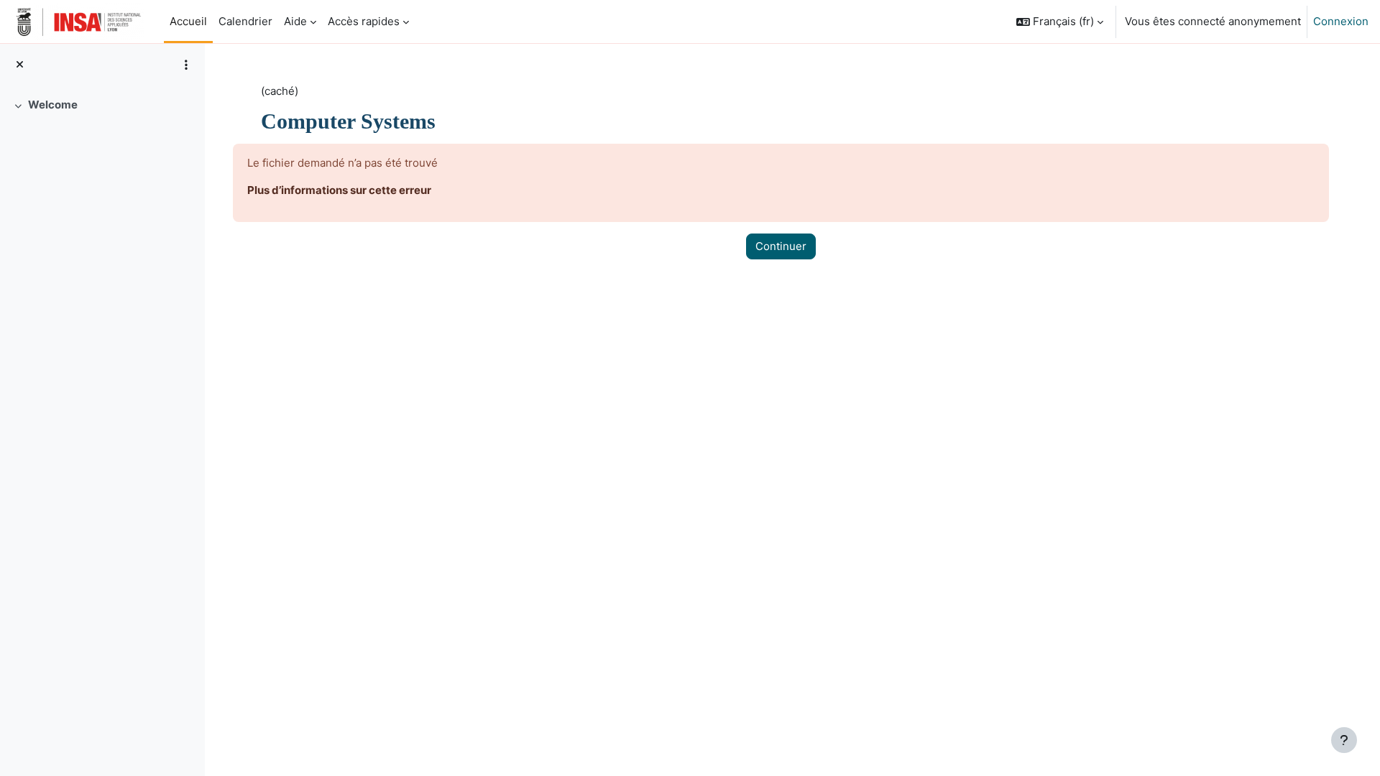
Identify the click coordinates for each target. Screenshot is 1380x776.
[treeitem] (102, 105)
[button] (1060, 21)
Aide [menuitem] (295, 21)
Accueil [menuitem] (188, 21)
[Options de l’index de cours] (186, 65)
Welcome (53, 104)
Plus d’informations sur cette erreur (339, 190)
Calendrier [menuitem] (245, 21)
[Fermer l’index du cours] (20, 65)
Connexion (1340, 21)
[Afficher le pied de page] (1344, 740)
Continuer (780, 246)
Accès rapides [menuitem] (364, 21)
